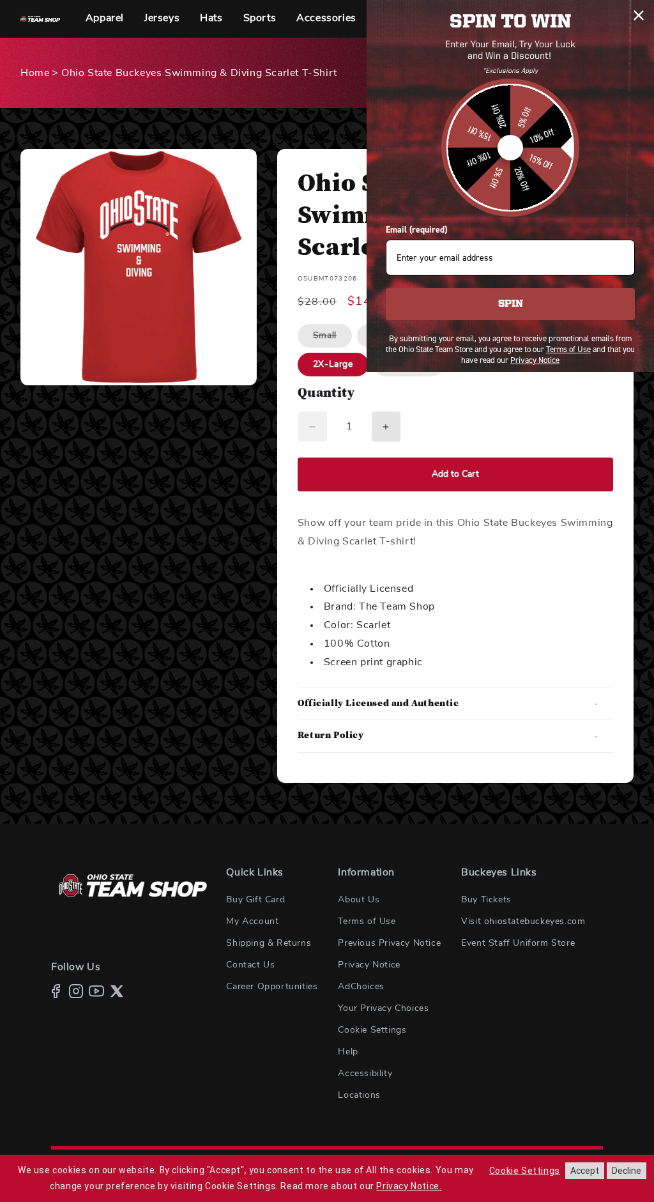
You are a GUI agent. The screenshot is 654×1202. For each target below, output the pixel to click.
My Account (252, 921)
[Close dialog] (638, 15)
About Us (358, 899)
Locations (359, 1095)
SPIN (510, 304)
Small (332, 339)
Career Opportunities (271, 986)
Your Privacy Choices (383, 1008)
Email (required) (416, 230)
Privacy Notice (369, 964)
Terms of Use (366, 921)
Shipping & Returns (268, 943)
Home (34, 73)
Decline (626, 1171)
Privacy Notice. (408, 1186)
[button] (104, 19)
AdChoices (361, 986)
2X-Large (333, 364)
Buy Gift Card (255, 899)
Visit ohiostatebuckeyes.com (523, 921)
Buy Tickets (486, 899)
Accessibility (365, 1073)
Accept (584, 1171)
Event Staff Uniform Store (518, 943)
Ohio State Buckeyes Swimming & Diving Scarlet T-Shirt (199, 73)
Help (348, 1051)
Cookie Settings (372, 1030)
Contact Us (250, 964)
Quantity (326, 394)
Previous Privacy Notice (389, 943)
